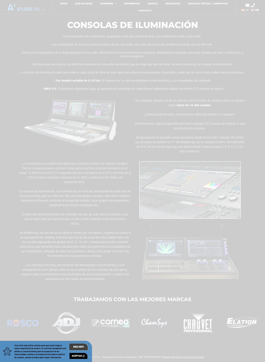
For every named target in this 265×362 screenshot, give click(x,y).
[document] (132, 181)
